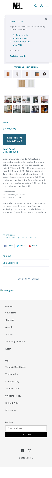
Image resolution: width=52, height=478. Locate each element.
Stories (9, 334)
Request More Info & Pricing (14, 139)
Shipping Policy (13, 396)
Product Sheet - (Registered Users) (19, 238)
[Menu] (47, 6)
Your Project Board (15, 341)
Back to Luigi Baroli (28, 278)
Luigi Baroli (9, 149)
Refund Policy (12, 403)
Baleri (6, 122)
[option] (7, 74)
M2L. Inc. (29, 458)
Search (9, 327)
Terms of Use (12, 388)
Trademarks (11, 374)
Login (8, 349)
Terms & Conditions (15, 367)
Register (14, 56)
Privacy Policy (12, 381)
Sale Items (10, 312)
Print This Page (10, 235)
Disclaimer (10, 410)
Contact (9, 320)
